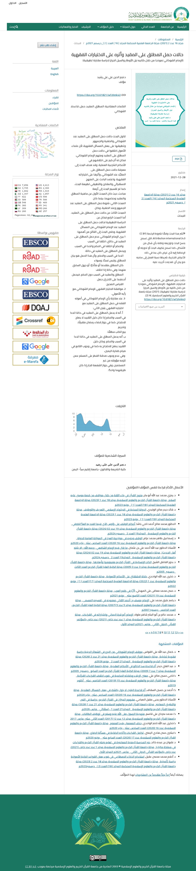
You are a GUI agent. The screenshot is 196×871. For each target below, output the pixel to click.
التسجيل (23, 3)
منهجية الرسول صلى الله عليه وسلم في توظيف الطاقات (113, 713)
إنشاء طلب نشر (48, 45)
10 (165, 632)
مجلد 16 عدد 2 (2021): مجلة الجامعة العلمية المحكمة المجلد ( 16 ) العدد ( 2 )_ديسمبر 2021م (134, 43)
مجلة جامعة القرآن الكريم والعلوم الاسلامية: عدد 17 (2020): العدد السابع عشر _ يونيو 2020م (125, 735)
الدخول (12, 3)
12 (172, 632)
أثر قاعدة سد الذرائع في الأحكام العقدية (133, 666)
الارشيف (86, 26)
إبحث (13, 26)
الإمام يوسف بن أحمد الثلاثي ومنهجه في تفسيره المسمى (115, 600)
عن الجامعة (167, 26)
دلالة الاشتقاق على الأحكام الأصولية (126, 576)
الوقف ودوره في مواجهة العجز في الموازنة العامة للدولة (109, 538)
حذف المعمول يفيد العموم (125, 723)
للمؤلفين (54, 103)
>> (146, 632)
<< (181, 632)
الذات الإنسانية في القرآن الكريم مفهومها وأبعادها (122, 562)
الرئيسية (181, 26)
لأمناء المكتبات (50, 109)
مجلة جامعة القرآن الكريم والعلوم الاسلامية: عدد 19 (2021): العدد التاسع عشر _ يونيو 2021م (125, 593)
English (55, 74)
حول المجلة (128, 26)
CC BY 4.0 (31, 866)
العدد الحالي (148, 26)
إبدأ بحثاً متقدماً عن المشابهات (152, 774)
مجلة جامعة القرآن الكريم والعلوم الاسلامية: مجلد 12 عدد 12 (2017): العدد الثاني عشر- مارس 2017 (123, 716)
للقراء (55, 97)
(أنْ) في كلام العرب (124, 590)
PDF (177, 159)
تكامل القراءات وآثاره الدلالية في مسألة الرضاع (117, 732)
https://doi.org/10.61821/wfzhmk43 (99, 94)
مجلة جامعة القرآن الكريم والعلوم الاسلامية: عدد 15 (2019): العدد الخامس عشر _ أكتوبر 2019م (126, 683)
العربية (55, 68)
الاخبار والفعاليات (68, 26)
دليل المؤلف (106, 26)
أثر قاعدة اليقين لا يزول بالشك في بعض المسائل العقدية (112, 690)
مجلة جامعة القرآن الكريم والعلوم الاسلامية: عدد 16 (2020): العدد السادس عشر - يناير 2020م (123, 543)
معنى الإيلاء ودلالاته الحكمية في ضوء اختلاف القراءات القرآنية (112, 675)
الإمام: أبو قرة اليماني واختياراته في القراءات (107, 614)
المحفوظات (164, 39)
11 (168, 632)
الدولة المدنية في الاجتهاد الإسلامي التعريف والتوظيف (114, 509)
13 (176, 632)
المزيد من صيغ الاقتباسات (151, 306)
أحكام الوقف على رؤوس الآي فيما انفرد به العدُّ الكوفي (103, 523)
